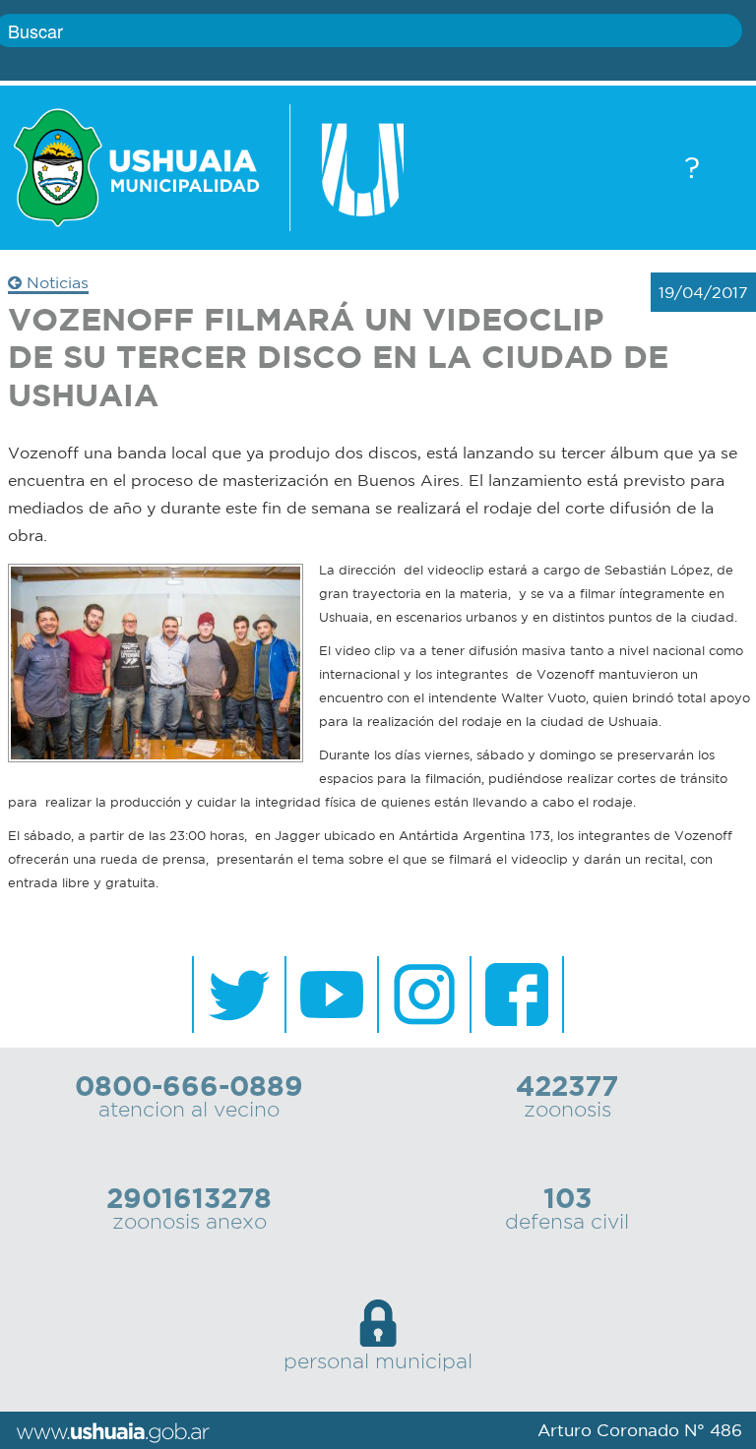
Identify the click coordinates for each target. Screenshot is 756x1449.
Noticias (55, 282)
